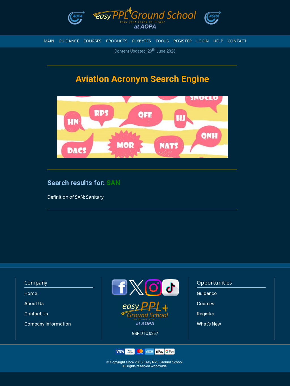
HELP (218, 41)
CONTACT (237, 41)
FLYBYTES (141, 41)
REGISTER (182, 41)
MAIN (49, 41)
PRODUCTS (116, 41)
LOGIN (202, 41)
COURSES (92, 41)
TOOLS (162, 41)
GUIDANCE (69, 41)
